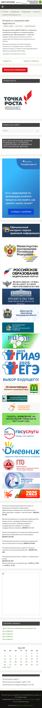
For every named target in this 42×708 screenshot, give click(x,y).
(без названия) (7, 631)
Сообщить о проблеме (21, 212)
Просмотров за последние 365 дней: (15, 685)
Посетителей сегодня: (10, 679)
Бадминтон (7, 61)
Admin (11, 26)
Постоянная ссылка (18, 54)
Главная (5, 12)
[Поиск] (37, 131)
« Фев (4, 667)
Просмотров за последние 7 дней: (14, 682)
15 (26, 659)
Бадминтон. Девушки (32, 61)
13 (15, 659)
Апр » (9, 667)
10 (37, 656)
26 (10, 665)
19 (10, 662)
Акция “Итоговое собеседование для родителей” (19, 628)
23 (32, 662)
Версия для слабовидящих (15, 70)
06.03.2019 (19, 26)
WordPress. (29, 705)
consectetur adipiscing (29, 699)
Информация (15, 12)
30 (32, 665)
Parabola (20, 705)
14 (21, 659)
